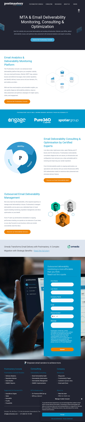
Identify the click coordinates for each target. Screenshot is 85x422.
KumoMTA (9, 398)
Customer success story (65, 381)
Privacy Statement (68, 418)
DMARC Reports (10, 383)
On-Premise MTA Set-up (39, 393)
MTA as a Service (37, 396)
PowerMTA (9, 403)
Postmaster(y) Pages (64, 378)
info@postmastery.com (11, 414)
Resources (58, 4)
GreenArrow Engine (11, 393)
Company (61, 369)
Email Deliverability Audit (39, 376)
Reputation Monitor (11, 378)
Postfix (8, 401)
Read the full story (41, 251)
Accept (62, 414)
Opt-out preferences (56, 418)
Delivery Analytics (11, 376)
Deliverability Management (39, 381)
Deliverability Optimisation (39, 378)
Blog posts (61, 376)
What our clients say (64, 396)
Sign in (75, 4)
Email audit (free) (63, 383)
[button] (82, 399)
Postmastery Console (36, 4)
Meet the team (62, 393)
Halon (7, 396)
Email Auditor (9, 381)
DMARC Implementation (39, 383)
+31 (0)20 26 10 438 (26, 414)
